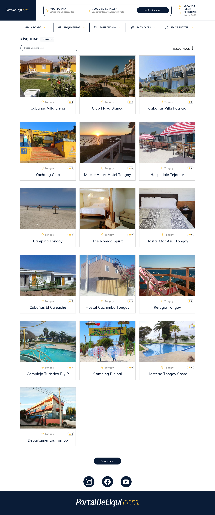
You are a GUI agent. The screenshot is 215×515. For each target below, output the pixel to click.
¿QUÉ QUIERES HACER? (104, 8)
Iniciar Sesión (190, 15)
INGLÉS (187, 8)
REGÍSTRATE (190, 11)
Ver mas (107, 461)
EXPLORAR (189, 5)
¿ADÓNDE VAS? (58, 8)
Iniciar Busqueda (152, 10)
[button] (190, 13)
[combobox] (67, 11)
